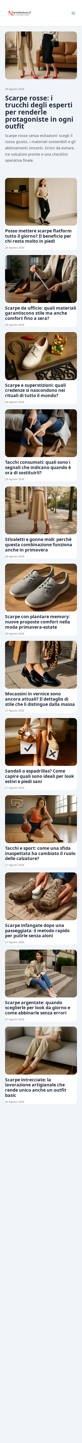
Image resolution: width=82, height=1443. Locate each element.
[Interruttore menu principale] (73, 13)
